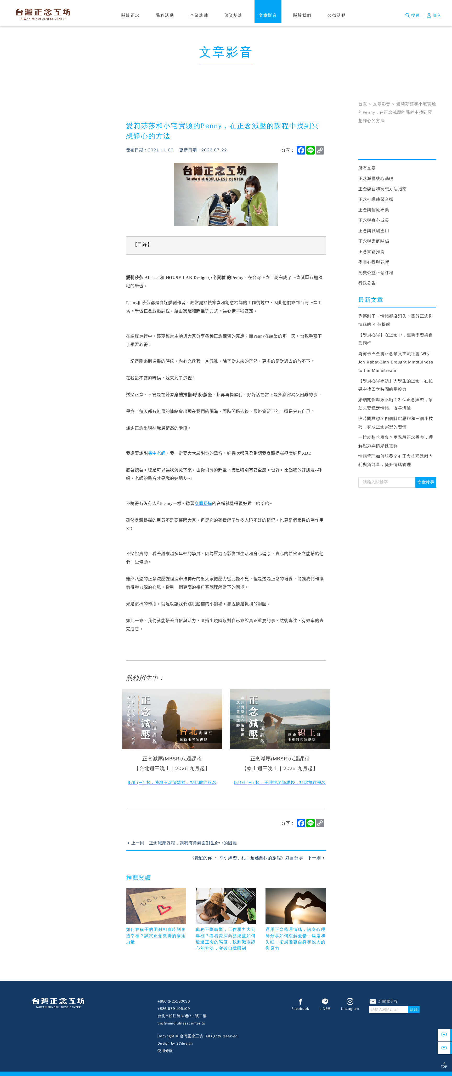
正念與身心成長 (373, 220)
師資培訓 (233, 15)
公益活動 (336, 15)
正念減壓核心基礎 (375, 178)
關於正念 (130, 15)
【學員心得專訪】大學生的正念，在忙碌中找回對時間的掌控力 (395, 385)
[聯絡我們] (445, 1035)
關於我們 (302, 15)
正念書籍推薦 (371, 251)
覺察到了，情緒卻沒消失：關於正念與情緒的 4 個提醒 (395, 320)
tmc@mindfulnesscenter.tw (181, 1023)
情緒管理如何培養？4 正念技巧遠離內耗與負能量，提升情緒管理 (395, 460)
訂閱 (413, 1009)
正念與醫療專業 (373, 210)
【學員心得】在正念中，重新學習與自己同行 (395, 339)
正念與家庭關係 (373, 241)
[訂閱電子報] (445, 1048)
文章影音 (268, 15)
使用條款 (165, 1051)
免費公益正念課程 (375, 272)
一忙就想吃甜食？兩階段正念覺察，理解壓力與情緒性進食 (395, 441)
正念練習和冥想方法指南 (382, 189)
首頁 (362, 104)
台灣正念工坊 (43, 14)
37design (184, 1043)
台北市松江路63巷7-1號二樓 (182, 1016)
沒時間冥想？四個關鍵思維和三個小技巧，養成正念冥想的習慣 (395, 423)
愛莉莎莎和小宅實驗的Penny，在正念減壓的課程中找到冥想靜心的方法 (397, 112)
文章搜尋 (425, 482)
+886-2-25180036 (173, 1001)
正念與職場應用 (373, 231)
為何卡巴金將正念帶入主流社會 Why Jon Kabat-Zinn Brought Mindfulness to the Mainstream (395, 362)
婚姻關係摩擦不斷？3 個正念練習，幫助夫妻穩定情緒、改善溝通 (395, 404)
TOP (444, 1066)
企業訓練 (199, 15)
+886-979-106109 (173, 1008)
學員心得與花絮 (373, 262)
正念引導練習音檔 (375, 199)
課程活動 (165, 15)
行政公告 (367, 283)
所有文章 (367, 168)
